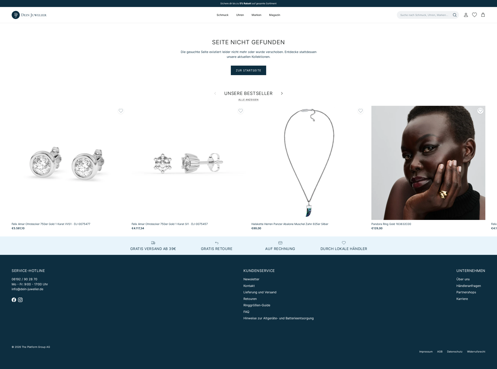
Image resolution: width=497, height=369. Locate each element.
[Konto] (465, 15)
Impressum (426, 351)
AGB (439, 351)
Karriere (462, 299)
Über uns (463, 279)
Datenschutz (454, 351)
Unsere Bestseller (248, 93)
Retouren (250, 299)
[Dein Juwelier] (29, 15)
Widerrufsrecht (476, 351)
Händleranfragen (468, 286)
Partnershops (466, 292)
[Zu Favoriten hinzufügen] (121, 111)
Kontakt (249, 286)
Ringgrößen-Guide (256, 305)
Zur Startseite (248, 70)
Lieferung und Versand (259, 292)
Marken (256, 14)
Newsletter (251, 279)
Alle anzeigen (248, 99)
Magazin (274, 14)
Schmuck (223, 14)
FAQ (246, 312)
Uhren (240, 14)
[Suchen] (455, 15)
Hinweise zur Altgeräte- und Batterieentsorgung (278, 318)
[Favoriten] (474, 14)
